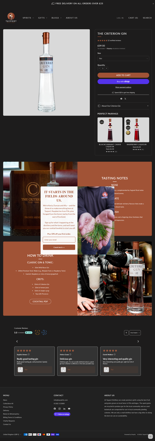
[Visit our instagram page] (59, 408)
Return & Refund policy (11, 414)
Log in (120, 18)
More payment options (123, 87)
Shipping (109, 48)
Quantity (101, 65)
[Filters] (126, 332)
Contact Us (7, 424)
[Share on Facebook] (121, 99)
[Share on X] (125, 99)
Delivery (6, 410)
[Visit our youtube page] (69, 408)
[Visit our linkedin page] (64, 408)
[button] (103, 40)
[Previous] (17, 341)
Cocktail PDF (40, 301)
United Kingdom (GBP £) (11, 434)
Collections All (8, 403)
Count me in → (59, 247)
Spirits (27, 18)
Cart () (133, 18)
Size (99, 53)
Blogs (55, 18)
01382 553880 (59, 403)
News (5, 400)
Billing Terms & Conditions (12, 417)
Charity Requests (9, 421)
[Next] (137, 341)
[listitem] (77, 4)
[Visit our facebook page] (54, 408)
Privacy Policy (8, 407)
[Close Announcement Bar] (153, 3)
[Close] (111, 188)
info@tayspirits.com (61, 400)
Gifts (41, 18)
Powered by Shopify (130, 434)
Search (147, 18)
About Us (72, 18)
